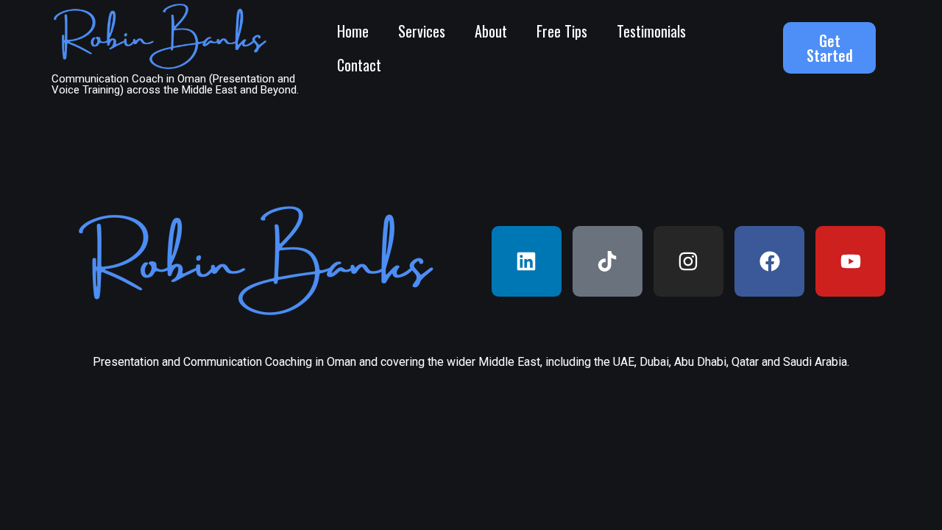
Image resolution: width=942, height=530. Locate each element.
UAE (623, 362)
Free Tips (561, 31)
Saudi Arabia (815, 362)
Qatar (745, 362)
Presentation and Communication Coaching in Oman (224, 362)
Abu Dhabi (700, 362)
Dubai (654, 362)
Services (421, 31)
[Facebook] (769, 261)
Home (353, 31)
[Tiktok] (607, 261)
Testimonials (651, 31)
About (491, 31)
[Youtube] (850, 261)
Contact (359, 65)
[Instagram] (688, 261)
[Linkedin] (527, 261)
